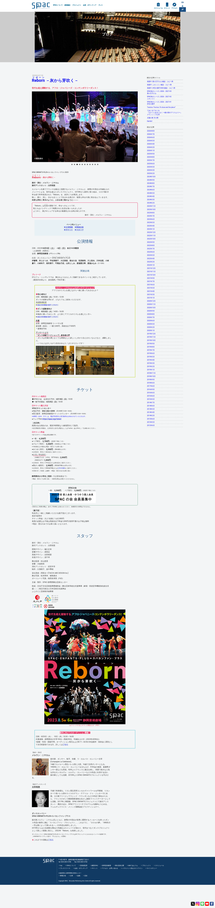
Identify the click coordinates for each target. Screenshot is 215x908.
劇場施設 (67, 5)
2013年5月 (151, 422)
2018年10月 (151, 376)
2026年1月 (151, 150)
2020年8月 (151, 314)
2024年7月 (151, 186)
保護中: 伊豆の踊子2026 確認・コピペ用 (161, 88)
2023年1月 (151, 229)
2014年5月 (151, 409)
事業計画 (63, 876)
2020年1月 (151, 330)
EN (182, 2)
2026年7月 (151, 134)
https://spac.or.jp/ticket (51, 419)
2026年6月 (151, 137)
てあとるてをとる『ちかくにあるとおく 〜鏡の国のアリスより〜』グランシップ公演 (164, 112)
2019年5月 (151, 357)
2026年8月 (151, 131)
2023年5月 (151, 222)
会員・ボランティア (89, 5)
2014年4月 (151, 412)
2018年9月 (151, 379)
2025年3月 (151, 170)
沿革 (71, 876)
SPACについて (58, 5)
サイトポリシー (152, 868)
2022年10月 (151, 239)
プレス (100, 5)
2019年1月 (151, 370)
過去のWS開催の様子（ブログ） (48, 305)
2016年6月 (151, 393)
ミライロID (61, 468)
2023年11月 (151, 206)
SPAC (41, 6)
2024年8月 (151, 183)
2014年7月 (151, 402)
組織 (78, 876)
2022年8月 (151, 245)
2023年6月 (151, 219)
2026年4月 (151, 144)
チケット (167, 8)
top (61, 865)
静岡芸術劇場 (106, 865)
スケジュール (158, 8)
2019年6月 (151, 353)
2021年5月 (151, 288)
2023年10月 (151, 209)
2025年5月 (151, 167)
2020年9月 (151, 311)
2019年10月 (151, 340)
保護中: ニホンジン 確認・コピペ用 (159, 85)
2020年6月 (151, 320)
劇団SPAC (95, 865)
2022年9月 (151, 242)
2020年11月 (151, 304)
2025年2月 (151, 173)
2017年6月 (151, 386)
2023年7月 (151, 216)
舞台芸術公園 (119, 865)
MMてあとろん (133, 865)
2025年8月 (151, 157)
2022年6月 (151, 252)
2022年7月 (151, 249)
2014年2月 (151, 415)
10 (95, 164)
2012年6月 (151, 425)
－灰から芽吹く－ (55, 80)
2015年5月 (151, 399)
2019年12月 (151, 334)
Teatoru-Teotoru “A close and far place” (161, 107)
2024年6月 (151, 190)
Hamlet (149, 121)
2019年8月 (151, 347)
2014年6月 (151, 406)
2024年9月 (151, 180)
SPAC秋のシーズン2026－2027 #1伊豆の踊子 (159, 103)
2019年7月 (151, 350)
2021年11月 (151, 271)
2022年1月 (151, 265)
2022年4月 (151, 258)
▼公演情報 (68, 227)
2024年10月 (151, 176)
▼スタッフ (79, 230)
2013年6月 (151, 419)
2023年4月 (151, 226)
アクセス (174, 8)
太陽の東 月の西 (152, 118)
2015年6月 (151, 396)
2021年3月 (151, 294)
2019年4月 (151, 360)
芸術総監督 (83, 865)
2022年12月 (151, 232)
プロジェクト (76, 5)
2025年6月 (151, 164)
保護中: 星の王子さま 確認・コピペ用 (160, 81)
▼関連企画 (79, 227)
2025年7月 (151, 160)
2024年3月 (151, 199)
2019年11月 (151, 337)
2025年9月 (151, 154)
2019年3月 (151, 363)
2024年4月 (151, 196)
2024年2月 (151, 203)
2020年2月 (151, 327)
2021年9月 (151, 278)
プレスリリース (65, 868)
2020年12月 (151, 301)
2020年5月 (151, 324)
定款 (85, 876)
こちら (65, 744)
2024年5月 (151, 193)
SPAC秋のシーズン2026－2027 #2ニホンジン (159, 98)
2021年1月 (151, 298)
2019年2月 (151, 366)
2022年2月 (151, 262)
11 (97, 164)
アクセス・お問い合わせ (110, 868)
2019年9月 (151, 343)
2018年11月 (151, 373)
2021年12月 (151, 268)
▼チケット (68, 230)
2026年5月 (151, 141)
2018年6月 (151, 383)
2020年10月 (151, 307)
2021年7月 (151, 281)
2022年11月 (151, 235)
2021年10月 (151, 275)
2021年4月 (151, 291)
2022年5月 (151, 255)
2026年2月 (151, 147)
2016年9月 (151, 389)
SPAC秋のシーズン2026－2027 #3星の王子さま (159, 92)
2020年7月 (151, 317)
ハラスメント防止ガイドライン (132, 868)
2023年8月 (151, 213)
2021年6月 (151, 285)
